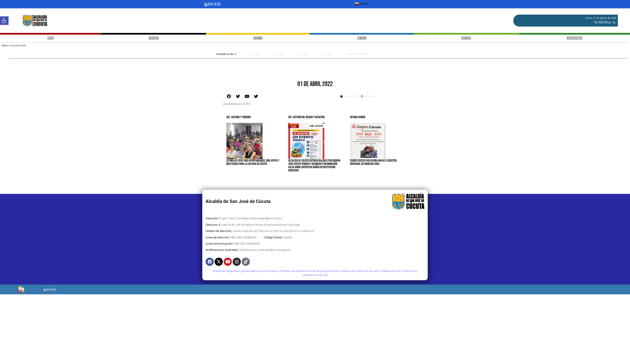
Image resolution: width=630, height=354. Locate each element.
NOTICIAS (361, 38)
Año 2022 (279, 54)
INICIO (50, 38)
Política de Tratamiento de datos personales (310, 271)
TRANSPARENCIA (574, 38)
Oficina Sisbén (357, 117)
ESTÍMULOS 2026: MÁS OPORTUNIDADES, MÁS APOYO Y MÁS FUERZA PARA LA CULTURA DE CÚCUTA (252, 162)
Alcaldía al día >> (226, 54)
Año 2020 (327, 54)
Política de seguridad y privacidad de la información (245, 271)
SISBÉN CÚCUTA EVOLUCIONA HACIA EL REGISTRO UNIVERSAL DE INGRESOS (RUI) (373, 162)
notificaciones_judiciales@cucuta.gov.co (265, 249)
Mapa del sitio (392, 271)
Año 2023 (255, 54)
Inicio (5, 45)
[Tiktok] (246, 262)
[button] (4, 20)
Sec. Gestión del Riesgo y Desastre (306, 117)
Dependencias (355, 54)
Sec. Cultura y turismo (238, 117)
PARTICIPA (467, 38)
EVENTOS (258, 38)
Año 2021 (303, 54)
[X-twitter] (219, 262)
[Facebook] (210, 262)
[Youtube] (228, 262)
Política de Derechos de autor (361, 271)
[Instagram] (237, 262)
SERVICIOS (153, 38)
